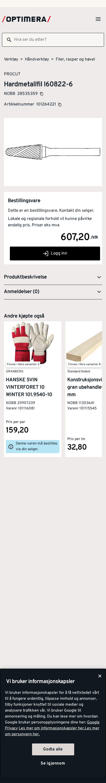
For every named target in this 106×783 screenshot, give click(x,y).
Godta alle (53, 749)
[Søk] (7, 40)
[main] (53, 724)
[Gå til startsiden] (26, 19)
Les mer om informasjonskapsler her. (52, 728)
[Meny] (98, 19)
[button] (53, 277)
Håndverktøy (37, 59)
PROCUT (12, 74)
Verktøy (11, 59)
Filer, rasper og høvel (75, 59)
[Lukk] (99, 676)
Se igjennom (53, 763)
